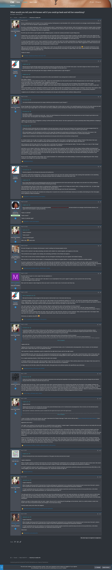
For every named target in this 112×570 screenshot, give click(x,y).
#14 (100, 477)
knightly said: (26, 64)
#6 (100, 226)
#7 (100, 245)
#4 (100, 166)
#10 (100, 324)
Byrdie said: (25, 230)
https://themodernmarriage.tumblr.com (87, 418)
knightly (13, 14)
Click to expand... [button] (61, 340)
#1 (100, 20)
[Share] (98, 20)
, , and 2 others (32, 393)
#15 (100, 514)
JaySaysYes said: (26, 480)
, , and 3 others (36, 268)
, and (34, 55)
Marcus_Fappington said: (28, 295)
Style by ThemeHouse (43, 562)
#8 (100, 273)
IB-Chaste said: (26, 99)
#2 (100, 61)
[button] (38, 2)
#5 (100, 202)
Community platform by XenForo (23, 562)
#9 (100, 292)
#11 (100, 373)
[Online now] (15, 27)
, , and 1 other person (34, 319)
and (30, 533)
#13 (100, 450)
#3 (100, 96)
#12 (100, 398)
